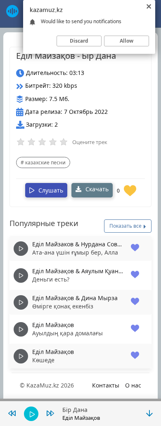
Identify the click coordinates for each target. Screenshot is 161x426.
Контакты (105, 385)
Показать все (126, 225)
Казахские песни (45, 162)
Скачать (96, 189)
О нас (133, 385)
